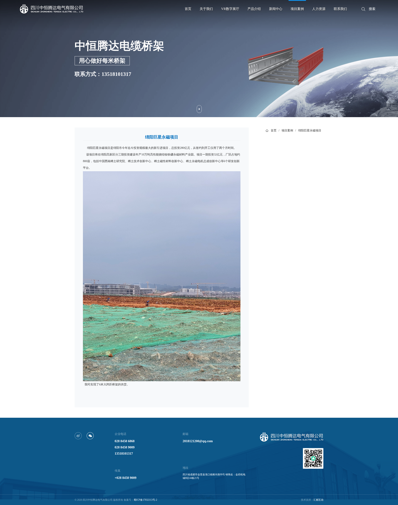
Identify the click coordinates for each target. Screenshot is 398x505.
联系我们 (340, 9)
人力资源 (318, 9)
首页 (188, 9)
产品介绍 (254, 9)
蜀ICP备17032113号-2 (145, 499)
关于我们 (206, 9)
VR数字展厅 (230, 9)
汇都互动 (318, 499)
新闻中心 (275, 9)
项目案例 (297, 9)
